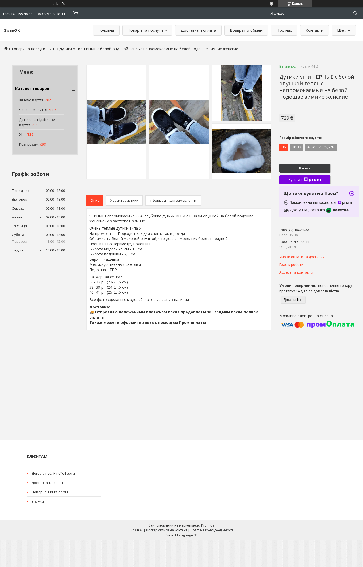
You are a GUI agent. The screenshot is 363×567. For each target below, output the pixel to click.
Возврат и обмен (246, 30)
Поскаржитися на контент (166, 530)
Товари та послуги (145, 30)
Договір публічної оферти (53, 473)
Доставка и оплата (198, 30)
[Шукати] (355, 13)
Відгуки (38, 501)
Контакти (314, 30)
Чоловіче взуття (33, 109)
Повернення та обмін (50, 492)
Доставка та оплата (49, 482)
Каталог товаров (32, 88)
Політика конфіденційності (212, 530)
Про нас (284, 30)
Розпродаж (28, 144)
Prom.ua (208, 525)
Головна (106, 30)
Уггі (52, 48)
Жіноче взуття (31, 99)
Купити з (295, 180)
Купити (304, 168)
